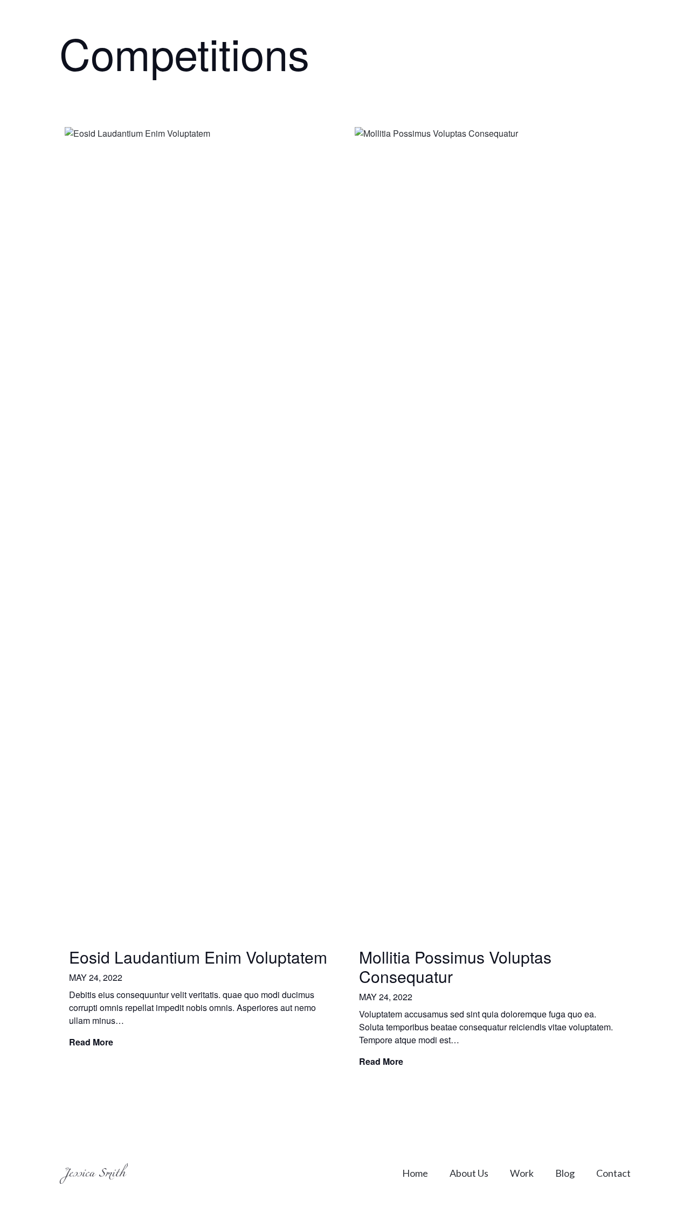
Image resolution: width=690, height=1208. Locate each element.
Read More (91, 1042)
